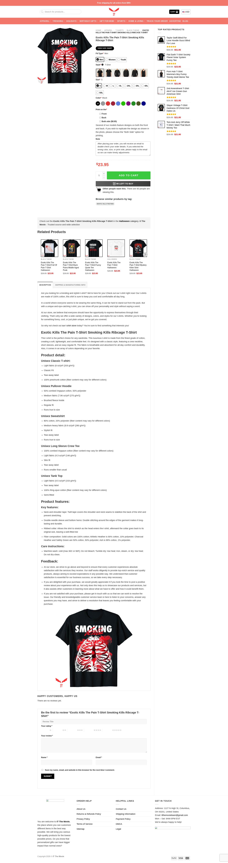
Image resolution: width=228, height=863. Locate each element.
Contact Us (121, 809)
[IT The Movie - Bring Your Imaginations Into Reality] (114, 12)
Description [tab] (45, 285)
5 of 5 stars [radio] (107, 730)
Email (99, 757)
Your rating (46, 726)
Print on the (101, 109)
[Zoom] (40, 80)
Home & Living (135, 21)
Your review (47, 736)
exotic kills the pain (105, 204)
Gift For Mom (107, 21)
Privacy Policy (83, 819)
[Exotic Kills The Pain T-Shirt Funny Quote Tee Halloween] (93, 248)
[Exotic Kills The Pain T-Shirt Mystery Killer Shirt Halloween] (138, 248)
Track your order (157, 21)
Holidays (71, 21)
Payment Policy (123, 819)
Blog (185, 21)
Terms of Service (85, 824)
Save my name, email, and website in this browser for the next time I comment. (80, 770)
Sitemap (80, 829)
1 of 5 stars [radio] (45, 730)
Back (104, 117)
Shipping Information (125, 814)
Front (104, 114)
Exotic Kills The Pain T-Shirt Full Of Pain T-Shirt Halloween (49, 266)
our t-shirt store (69, 325)
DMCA (119, 824)
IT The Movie (63, 821)
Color (98, 98)
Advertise (175, 21)
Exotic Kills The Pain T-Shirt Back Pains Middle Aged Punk (71, 266)
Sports (121, 21)
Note (98, 139)
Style (99, 65)
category (128, 221)
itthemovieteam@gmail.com (175, 815)
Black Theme (133, 30)
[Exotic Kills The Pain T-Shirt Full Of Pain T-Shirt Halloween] (49, 248)
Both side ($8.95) (109, 121)
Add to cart (128, 175)
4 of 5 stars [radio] (89, 730)
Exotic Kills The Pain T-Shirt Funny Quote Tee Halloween (93, 266)
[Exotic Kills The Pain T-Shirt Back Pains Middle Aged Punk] (71, 248)
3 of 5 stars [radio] (72, 730)
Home (98, 30)
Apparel (44, 21)
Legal (118, 829)
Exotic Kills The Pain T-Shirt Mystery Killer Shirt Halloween (138, 266)
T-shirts (120, 30)
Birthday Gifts (88, 21)
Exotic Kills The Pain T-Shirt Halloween (114, 265)
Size (98, 80)
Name (44, 757)
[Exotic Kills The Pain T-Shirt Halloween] (116, 248)
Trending (58, 21)
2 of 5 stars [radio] (57, 730)
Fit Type (100, 53)
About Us (81, 809)
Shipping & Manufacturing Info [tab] (70, 285)
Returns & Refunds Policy (89, 814)
